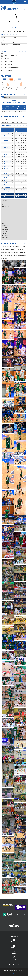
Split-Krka (5, 149)
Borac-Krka (6, 182)
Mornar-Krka (6, 166)
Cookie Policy (17, 973)
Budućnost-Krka (7, 159)
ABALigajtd (14, 947)
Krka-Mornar (6, 135)
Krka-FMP (5, 184)
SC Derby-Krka (6, 175)
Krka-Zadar (6, 140)
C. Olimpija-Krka (7, 133)
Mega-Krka (6, 138)
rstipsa (14, 25)
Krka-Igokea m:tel (7, 161)
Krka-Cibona (6, 177)
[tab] (2, 97)
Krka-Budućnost (7, 189)
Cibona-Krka (6, 147)
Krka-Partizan (6, 173)
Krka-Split (5, 180)
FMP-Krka (5, 154)
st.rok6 (14, 27)
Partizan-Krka (6, 142)
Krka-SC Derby (6, 145)
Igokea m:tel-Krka (7, 191)
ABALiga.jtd (14, 941)
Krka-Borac (6, 152)
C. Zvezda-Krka (7, 187)
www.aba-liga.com (14, 964)
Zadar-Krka (6, 170)
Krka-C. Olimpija (7, 163)
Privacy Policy (10, 973)
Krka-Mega (6, 168)
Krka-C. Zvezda (7, 156)
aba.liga (14, 953)
